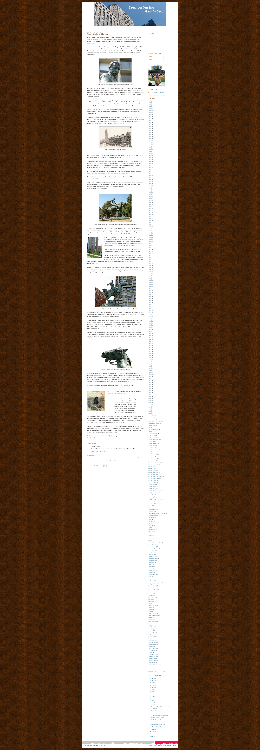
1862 (149, 118)
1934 (149, 253)
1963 (149, 310)
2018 (149, 411)
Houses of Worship (152, 539)
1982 (149, 347)
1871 (149, 130)
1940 (149, 265)
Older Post (141, 458)
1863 (149, 120)
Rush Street (151, 627)
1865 (149, 124)
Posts (152, 56)
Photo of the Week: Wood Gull (158, 713)
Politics (150, 607)
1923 (149, 232)
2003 (149, 382)
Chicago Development (153, 449)
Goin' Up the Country (156, 726)
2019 (149, 413)
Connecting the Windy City (98, 745)
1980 (149, 343)
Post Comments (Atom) (100, 466)
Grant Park (151, 523)
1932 (149, 249)
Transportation (151, 654)
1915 (149, 216)
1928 (149, 241)
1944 (149, 273)
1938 (149, 261)
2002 (149, 380)
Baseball (150, 431)
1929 (149, 243)
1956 (149, 296)
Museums (150, 593)
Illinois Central (151, 546)
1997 (149, 370)
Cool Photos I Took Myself (154, 499)
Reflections (151, 623)
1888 (149, 161)
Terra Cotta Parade (152, 648)
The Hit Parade (151, 650)
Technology (151, 646)
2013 (149, 402)
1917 (149, 220)
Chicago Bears (151, 441)
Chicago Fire (151, 456)
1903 (149, 192)
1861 (149, 116)
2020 (151, 678)
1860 (149, 114)
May (153, 705)
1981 (149, 345)
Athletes (150, 427)
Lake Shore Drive (152, 558)
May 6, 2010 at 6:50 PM (99, 451)
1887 (149, 159)
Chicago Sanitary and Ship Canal (156, 476)
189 (149, 165)
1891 (149, 169)
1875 (149, 136)
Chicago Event (151, 453)
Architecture (151, 419)
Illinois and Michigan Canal (154, 543)
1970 (149, 324)
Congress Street (152, 498)
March (153, 731)
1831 (149, 101)
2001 (149, 378)
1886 (149, 157)
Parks (149, 603)
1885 (149, 155)
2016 (149, 408)
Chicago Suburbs (152, 488)
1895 (149, 177)
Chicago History (152, 460)
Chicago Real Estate (153, 472)
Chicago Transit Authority (154, 490)
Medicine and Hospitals (153, 578)
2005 (149, 386)
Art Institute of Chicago (154, 423)
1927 (149, 239)
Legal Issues (151, 566)
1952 (149, 288)
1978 (149, 339)
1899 (149, 185)
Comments (153, 59)
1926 (149, 237)
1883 (149, 151)
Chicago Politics (152, 470)
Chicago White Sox (153, 492)
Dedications (151, 511)
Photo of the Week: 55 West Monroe (159, 722)
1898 (149, 183)
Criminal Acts (151, 507)
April (153, 729)
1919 (149, 224)
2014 (149, 404)
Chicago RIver (151, 474)
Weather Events (152, 666)
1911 (149, 208)
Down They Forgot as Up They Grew (157, 513)
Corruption (151, 501)
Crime (149, 505)
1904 (149, 194)
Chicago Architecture (153, 439)
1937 (149, 259)
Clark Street (151, 496)
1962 (149, 308)
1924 (149, 234)
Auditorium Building (153, 429)
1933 (149, 251)
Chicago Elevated (152, 451)
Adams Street (151, 415)
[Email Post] (116, 436)
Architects (150, 417)
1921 (149, 228)
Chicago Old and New (157, 92)
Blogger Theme (152, 745)
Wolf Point (150, 670)
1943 (149, 271)
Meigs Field (151, 580)
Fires (149, 519)
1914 (149, 214)
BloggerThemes (162, 745)
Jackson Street (151, 550)
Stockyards (151, 640)
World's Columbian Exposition (155, 672)
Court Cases (151, 503)
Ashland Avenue (152, 425)
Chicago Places (151, 468)
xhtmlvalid (174, 745)
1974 (149, 331)
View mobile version (115, 461)
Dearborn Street (152, 509)
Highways (150, 531)
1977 (149, 337)
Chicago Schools (152, 480)
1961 (149, 306)
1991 (149, 363)
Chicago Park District (153, 464)
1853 (149, 105)
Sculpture (150, 630)
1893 (149, 173)
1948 (149, 280)
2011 (149, 398)
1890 (149, 167)
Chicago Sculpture (152, 482)
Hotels (149, 537)
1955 (149, 294)
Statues (150, 638)
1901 (149, 189)
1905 (149, 196)
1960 (149, 304)
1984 (149, 351)
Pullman (150, 617)
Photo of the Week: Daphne (157, 717)
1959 (149, 302)
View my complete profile (156, 95)
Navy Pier (150, 595)
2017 (149, 410)
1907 (149, 200)
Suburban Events (152, 644)
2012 (149, 400)
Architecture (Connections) (154, 421)
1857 (149, 108)
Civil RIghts (151, 494)
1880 (149, 146)
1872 (149, 132)
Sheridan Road (151, 632)
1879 (149, 144)
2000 (149, 376)
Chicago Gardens (152, 458)
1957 (149, 298)
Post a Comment (91, 455)
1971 (149, 325)
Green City (151, 525)
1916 (149, 218)
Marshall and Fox (152, 574)
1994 (149, 368)
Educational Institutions (154, 515)
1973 (149, 329)
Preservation (151, 609)
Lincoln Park (151, 568)
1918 (149, 222)
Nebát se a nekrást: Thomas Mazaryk (159, 715)
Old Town (150, 599)
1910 (149, 206)
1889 (149, 163)
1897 (149, 181)
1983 (149, 349)
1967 (149, 318)
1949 (149, 282)
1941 (149, 267)
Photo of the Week (152, 605)
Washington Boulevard (153, 664)
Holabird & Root (152, 533)
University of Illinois (153, 658)
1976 (149, 335)
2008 (149, 392)
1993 (149, 366)
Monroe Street (151, 591)
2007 (149, 390)
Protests (150, 611)
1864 (149, 122)
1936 (149, 257)
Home (115, 458)
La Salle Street (151, 552)
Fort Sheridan (151, 521)
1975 (149, 333)
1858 (149, 110)
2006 (149, 388)
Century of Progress (153, 437)
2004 (149, 384)
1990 (149, 361)
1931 (149, 247)
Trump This (154, 710)
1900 (149, 187)
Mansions (150, 572)
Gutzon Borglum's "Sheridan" (97, 34)
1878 (149, 142)
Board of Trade (152, 435)
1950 (149, 284)
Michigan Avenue (152, 584)
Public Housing (152, 613)
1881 (149, 147)
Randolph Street (152, 621)
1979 (149, 341)
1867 (149, 128)
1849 (149, 103)
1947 (149, 279)
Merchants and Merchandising (155, 582)
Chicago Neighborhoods (154, 462)
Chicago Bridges (152, 443)
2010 (149, 396)
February (154, 733)
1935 (149, 255)
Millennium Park (152, 589)
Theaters (150, 652)
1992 (149, 365)
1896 (149, 179)
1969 (149, 321)
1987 (149, 357)
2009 (149, 394)
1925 (149, 235)
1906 (149, 198)
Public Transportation (153, 615)
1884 (149, 153)
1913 (149, 212)
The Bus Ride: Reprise (156, 719)
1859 (149, 112)
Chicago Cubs (151, 447)
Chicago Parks (151, 466)
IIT (149, 540)
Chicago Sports (152, 484)
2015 (149, 406)
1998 (149, 372)
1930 (149, 245)
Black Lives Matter (152, 433)
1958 (149, 300)
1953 (149, 290)
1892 (149, 171)
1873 (149, 134)
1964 (149, 312)
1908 (149, 202)
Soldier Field (151, 634)
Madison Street (151, 570)
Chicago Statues (98, 438)
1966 (149, 316)
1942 (149, 269)
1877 (149, 140)
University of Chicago (153, 656)
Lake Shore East (152, 560)
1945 (149, 275)
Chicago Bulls (151, 445)
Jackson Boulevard (152, 548)
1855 (149, 106)
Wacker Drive (151, 662)
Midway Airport (152, 585)
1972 (149, 327)
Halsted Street (151, 527)
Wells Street (151, 668)
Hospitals (150, 535)
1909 (149, 204)
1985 (149, 353)
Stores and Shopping (153, 642)
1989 (149, 359)
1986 (149, 355)
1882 (149, 149)
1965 (149, 314)
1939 (149, 263)
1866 (149, 126)
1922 (149, 230)
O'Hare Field (151, 597)
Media (149, 576)
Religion (150, 625)
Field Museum (151, 517)
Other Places (151, 601)
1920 (149, 226)
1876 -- (150, 138)
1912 (149, 210)
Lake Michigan (152, 556)
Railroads (150, 619)
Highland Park (151, 529)
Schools (150, 629)
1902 (149, 191)
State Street (151, 636)
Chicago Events (152, 454)
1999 (149, 374)
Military (150, 587)
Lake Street (151, 562)
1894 (149, 175)
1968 (149, 320)
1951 (149, 286)
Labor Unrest (151, 554)
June (153, 702)
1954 (149, 292)
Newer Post (90, 458)
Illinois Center (151, 544)
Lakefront (150, 564)
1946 (149, 277)
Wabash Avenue (152, 660)
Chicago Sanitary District (154, 478)
